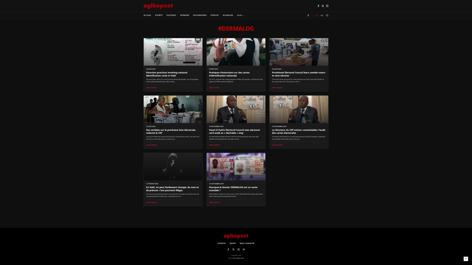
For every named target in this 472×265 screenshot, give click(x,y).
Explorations (200, 15)
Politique (171, 15)
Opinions (184, 15)
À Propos (222, 243)
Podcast (215, 15)
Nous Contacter (247, 243)
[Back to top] (466, 259)
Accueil (147, 15)
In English (228, 15)
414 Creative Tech (238, 258)
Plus (239, 15)
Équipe (233, 243)
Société (158, 15)
